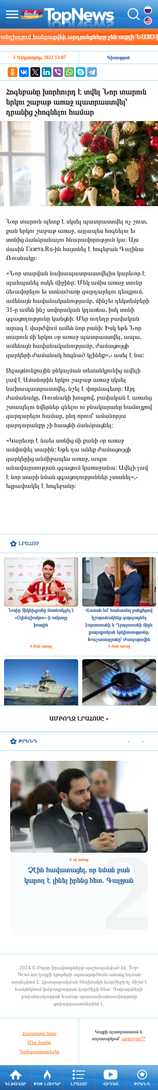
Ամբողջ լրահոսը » (79, 718)
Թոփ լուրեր (47, 1083)
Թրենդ (142, 1083)
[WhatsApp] (69, 72)
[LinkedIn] (46, 72)
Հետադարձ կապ (39, 1033)
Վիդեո (110, 1083)
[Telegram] (92, 72)
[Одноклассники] (12, 72)
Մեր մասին (39, 1042)
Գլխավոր (15, 1083)
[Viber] (58, 72)
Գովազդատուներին (39, 1051)
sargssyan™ (133, 1038)
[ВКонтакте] (24, 72)
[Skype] (80, 72)
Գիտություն (118, 57)
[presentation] (129, 742)
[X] (35, 72)
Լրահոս (78, 1083)
